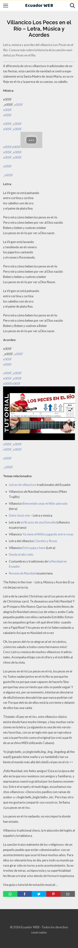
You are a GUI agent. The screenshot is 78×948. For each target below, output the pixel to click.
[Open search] (72, 5)
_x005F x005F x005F (13, 135)
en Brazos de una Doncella (38, 522)
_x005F (8, 175)
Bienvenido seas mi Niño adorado (45, 503)
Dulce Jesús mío (19, 515)
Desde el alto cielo (21, 554)
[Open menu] (5, 5)
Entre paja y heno (34, 548)
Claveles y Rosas (45, 541)
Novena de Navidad (22, 573)
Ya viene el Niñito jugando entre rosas (47, 534)
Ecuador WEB (39, 6)
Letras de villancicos (22, 485)
